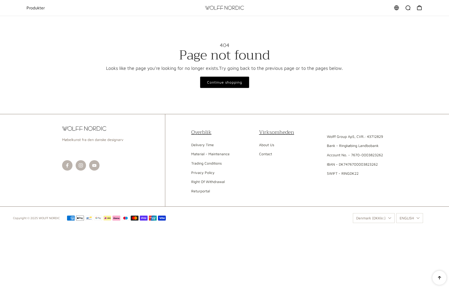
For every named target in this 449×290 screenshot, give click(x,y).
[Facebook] (67, 165)
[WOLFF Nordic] (224, 7)
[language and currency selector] (396, 8)
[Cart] (419, 8)
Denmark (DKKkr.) (371, 218)
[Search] (408, 8)
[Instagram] (81, 165)
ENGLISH (407, 218)
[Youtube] (94, 165)
